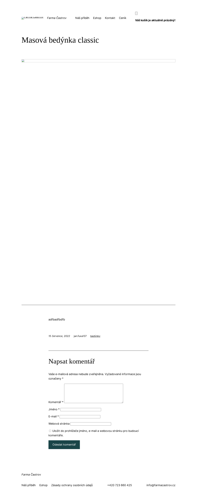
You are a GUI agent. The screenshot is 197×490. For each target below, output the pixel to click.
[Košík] (136, 13)
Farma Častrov (56, 18)
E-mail (53, 416)
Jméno (54, 409)
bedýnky (95, 336)
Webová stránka (59, 423)
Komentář (55, 402)
